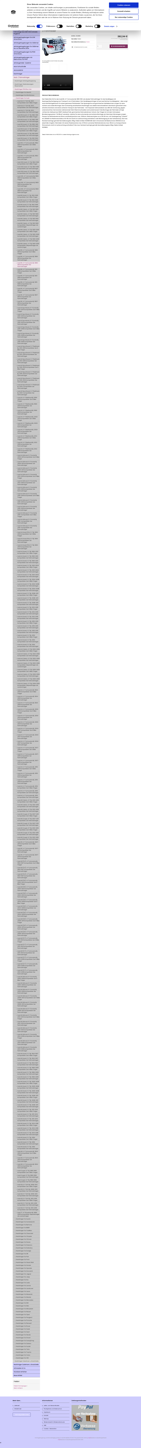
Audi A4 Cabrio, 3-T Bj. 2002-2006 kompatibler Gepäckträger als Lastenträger (28, 665)
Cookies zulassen (123, 5)
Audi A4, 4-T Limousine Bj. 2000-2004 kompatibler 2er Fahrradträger (28, 717)
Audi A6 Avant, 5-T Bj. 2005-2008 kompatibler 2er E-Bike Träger (28, 1082)
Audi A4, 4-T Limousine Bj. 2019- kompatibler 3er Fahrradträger (27, 796)
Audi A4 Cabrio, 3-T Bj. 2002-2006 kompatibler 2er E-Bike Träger (28, 650)
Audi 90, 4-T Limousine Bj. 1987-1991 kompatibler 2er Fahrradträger (27, 296)
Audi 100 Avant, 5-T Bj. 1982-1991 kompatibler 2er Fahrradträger (27, 120)
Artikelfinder (17, 1409)
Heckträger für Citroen (23, 1239)
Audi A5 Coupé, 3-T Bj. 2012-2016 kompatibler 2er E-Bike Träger (28, 829)
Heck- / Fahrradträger (22, 77)
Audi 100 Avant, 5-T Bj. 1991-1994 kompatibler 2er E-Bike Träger (27, 130)
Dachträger (18, 74)
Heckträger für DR (22, 1254)
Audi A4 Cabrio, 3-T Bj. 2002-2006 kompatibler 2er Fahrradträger (28, 655)
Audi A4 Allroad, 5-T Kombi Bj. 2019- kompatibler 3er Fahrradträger (27, 527)
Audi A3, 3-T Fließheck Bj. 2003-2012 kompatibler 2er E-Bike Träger (27, 418)
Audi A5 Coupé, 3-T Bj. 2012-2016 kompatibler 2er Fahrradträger (28, 833)
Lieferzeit (17, 1405)
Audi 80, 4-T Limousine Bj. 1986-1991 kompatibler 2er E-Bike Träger (27, 252)
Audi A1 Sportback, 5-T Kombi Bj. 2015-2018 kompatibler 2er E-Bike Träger (28, 329)
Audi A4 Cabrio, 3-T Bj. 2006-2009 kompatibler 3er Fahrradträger (28, 680)
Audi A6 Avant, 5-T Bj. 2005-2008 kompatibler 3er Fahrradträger (28, 1092)
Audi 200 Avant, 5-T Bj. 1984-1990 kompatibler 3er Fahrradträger (28, 172)
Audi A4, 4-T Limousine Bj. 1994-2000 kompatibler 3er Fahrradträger (27, 704)
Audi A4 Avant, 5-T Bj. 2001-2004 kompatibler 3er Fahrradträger (28, 575)
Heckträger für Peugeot (24, 1317)
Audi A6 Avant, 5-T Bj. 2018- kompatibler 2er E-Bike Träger (27, 1138)
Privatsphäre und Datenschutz (53, 1409)
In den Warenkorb (118, 46)
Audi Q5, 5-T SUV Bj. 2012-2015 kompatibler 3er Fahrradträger (27, 1209)
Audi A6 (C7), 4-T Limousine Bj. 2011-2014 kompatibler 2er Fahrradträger (27, 946)
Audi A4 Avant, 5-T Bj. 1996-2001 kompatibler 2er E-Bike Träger (27, 552)
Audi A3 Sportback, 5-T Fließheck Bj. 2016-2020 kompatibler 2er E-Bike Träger (28, 367)
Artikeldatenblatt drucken (80, 47)
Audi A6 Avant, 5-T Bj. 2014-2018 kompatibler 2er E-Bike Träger (27, 1124)
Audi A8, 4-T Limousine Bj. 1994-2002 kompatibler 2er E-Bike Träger (27, 1153)
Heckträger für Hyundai (24, 1268)
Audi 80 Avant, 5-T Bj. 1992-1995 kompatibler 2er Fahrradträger (27, 201)
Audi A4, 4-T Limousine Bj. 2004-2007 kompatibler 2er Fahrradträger (28, 736)
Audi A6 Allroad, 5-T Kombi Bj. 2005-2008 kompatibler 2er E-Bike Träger (27, 978)
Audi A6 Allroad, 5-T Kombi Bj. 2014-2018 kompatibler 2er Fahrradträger (27, 1042)
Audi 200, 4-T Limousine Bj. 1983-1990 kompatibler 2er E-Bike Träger (28, 178)
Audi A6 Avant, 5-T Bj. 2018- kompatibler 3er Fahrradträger (27, 1147)
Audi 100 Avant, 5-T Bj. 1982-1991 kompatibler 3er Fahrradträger (27, 125)
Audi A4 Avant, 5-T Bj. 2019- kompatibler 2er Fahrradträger (27, 641)
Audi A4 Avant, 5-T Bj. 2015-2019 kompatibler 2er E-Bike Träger (27, 622)
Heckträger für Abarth (23, 92)
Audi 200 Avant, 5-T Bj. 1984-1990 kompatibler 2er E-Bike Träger (28, 163)
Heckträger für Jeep (23, 1277)
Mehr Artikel (18, 1388)
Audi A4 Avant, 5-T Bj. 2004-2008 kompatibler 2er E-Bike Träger (28, 580)
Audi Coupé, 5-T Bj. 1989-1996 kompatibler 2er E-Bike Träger (27, 1171)
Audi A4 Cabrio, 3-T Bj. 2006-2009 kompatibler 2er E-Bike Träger (28, 670)
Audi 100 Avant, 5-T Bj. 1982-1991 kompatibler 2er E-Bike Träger (27, 116)
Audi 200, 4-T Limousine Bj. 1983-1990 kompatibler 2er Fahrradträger (28, 184)
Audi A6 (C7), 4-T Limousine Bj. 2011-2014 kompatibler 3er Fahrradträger (27, 953)
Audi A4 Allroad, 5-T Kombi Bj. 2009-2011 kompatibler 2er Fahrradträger (27, 463)
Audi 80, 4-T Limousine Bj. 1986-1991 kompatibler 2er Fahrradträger (27, 258)
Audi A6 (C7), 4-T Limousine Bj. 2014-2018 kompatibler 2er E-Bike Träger (28, 959)
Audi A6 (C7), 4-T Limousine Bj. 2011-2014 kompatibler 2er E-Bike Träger (28, 940)
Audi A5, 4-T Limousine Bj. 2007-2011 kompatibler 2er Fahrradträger (28, 850)
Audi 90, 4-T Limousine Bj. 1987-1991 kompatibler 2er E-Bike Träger (27, 290)
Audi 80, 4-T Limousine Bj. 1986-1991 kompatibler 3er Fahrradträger (27, 264)
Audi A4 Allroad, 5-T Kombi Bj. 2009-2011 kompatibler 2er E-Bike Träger (28, 457)
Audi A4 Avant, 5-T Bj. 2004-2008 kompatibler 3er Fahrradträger (28, 589)
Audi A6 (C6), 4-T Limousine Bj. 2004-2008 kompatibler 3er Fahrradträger (27, 914)
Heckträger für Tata (23, 1349)
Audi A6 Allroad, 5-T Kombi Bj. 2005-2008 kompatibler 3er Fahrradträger (27, 991)
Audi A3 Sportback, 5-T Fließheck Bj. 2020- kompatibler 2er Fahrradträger (28, 386)
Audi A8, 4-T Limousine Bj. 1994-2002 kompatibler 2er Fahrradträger (27, 1159)
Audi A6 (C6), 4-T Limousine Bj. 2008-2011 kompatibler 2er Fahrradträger (27, 927)
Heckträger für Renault (24, 1323)
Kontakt (46, 1415)
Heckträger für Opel (23, 1314)
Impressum (47, 1412)
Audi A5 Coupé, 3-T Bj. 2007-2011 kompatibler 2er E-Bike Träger (28, 815)
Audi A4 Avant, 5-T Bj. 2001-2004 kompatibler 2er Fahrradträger (28, 571)
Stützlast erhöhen (20, 1372)
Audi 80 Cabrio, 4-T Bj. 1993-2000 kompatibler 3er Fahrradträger (28, 240)
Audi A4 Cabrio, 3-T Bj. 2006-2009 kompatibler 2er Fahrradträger (28, 675)
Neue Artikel (18, 1375)
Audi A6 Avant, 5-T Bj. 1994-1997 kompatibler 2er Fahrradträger (27, 1059)
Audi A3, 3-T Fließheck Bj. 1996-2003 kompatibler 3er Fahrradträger (27, 412)
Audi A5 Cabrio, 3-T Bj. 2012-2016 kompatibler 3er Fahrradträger (28, 810)
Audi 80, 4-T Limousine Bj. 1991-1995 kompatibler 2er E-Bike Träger (27, 271)
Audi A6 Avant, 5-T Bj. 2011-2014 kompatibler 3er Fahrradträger (27, 1120)
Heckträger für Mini (22, 1306)
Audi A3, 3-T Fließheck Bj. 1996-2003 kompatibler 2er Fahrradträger (27, 405)
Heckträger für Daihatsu (24, 1248)
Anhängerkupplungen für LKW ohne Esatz (24, 38)
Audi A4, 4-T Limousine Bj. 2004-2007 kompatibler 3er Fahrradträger (28, 743)
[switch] (60, 26)
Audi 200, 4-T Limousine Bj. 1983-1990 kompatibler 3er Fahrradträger (28, 190)
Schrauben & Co (19, 1368)
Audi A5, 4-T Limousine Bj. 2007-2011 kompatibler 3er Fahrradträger (28, 856)
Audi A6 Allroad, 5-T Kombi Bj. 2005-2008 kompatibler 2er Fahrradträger (27, 985)
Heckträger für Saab (23, 1329)
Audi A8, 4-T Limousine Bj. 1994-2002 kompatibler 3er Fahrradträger (27, 1166)
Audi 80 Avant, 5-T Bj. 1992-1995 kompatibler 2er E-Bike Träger (27, 196)
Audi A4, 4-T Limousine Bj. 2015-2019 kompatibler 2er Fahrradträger (27, 775)
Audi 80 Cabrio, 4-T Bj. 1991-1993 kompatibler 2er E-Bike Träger (27, 210)
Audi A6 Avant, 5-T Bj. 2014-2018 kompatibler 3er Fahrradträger (27, 1134)
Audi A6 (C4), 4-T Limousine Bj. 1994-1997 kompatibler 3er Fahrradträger (27, 876)
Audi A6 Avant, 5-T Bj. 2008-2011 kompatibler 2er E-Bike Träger (27, 1096)
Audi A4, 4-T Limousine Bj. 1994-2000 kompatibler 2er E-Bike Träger (27, 691)
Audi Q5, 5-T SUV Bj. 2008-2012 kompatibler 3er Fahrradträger (27, 1195)
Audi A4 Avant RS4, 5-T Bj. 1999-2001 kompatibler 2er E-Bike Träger (27, 534)
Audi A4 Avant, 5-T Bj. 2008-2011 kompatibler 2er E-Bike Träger (27, 594)
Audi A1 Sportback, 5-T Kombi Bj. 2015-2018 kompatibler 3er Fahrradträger (28, 341)
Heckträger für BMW (23, 1228)
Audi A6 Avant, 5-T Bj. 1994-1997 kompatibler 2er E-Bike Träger (27, 1054)
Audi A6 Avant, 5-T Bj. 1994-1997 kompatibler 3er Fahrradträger (27, 1064)
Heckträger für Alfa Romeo (25, 95)
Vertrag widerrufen (22, 1415)
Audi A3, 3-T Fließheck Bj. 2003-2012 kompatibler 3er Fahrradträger (27, 431)
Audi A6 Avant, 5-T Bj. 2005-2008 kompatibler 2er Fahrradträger (28, 1087)
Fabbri (88, 42)
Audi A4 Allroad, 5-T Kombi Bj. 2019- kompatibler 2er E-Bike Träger (27, 514)
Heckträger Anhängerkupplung (25, 81)
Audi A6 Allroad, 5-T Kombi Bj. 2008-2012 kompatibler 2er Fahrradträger (27, 1004)
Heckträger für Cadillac (24, 1231)
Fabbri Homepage (20, 1386)
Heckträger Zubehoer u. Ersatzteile (27, 1361)
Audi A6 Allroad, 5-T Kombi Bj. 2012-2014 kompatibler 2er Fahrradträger (27, 1023)
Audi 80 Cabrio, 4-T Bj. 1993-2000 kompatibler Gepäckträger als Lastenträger (28, 245)
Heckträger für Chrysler (24, 1236)
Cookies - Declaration (50, 1428)
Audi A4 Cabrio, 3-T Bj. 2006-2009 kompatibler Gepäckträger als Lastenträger (28, 685)
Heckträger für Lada (23, 1283)
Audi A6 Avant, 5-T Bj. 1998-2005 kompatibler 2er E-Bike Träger (28, 1068)
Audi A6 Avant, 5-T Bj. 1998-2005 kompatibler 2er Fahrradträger (28, 1073)
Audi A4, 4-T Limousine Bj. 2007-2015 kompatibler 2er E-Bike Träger (28, 749)
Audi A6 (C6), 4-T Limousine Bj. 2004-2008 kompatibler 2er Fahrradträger (27, 908)
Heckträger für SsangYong (25, 1341)
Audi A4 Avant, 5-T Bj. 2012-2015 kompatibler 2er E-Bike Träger (27, 608)
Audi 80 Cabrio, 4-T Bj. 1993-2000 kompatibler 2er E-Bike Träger (28, 230)
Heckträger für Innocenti (24, 1271)
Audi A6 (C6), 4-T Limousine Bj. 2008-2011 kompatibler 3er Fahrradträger (27, 933)
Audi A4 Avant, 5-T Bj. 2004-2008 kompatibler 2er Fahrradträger (28, 585)
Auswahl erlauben (123, 11)
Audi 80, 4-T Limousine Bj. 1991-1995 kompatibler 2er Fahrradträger (27, 277)
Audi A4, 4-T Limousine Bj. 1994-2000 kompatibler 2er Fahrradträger (27, 698)
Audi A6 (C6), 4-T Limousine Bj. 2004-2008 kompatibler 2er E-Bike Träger (27, 901)
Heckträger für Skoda (23, 1335)
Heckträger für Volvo (23, 1355)
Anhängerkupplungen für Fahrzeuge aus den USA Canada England (25, 32)
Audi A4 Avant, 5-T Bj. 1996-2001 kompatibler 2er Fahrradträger (27, 557)
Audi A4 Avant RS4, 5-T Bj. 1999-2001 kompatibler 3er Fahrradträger (27, 547)
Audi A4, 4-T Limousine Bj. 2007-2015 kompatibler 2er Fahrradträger (28, 756)
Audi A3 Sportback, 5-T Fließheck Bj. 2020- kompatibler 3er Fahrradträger (28, 393)
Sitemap (46, 1419)
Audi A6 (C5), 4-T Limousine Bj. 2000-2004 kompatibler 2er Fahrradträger (27, 888)
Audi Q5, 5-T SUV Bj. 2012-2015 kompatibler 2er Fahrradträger (27, 1204)
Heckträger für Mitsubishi (24, 1309)
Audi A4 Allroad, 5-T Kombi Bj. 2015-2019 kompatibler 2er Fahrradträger (27, 502)
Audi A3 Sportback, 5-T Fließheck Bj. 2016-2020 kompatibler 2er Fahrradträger (28, 373)
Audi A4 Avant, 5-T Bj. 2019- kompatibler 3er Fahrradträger (27, 645)
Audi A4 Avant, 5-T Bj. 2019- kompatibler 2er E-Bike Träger (27, 636)
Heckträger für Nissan (23, 1312)
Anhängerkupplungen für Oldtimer (26, 43)
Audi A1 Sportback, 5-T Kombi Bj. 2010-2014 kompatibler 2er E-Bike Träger (28, 309)
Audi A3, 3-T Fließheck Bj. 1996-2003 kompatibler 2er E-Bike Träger (27, 399)
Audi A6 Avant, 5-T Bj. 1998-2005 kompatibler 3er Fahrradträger (28, 1078)
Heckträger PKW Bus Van (23, 89)
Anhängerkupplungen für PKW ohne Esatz (24, 53)
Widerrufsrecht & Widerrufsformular (54, 1422)
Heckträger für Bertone (24, 1225)
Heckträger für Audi (22, 98)
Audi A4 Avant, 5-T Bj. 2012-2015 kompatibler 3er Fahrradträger (27, 617)
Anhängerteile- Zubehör (22, 63)
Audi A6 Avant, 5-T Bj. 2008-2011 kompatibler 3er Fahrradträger (27, 1106)
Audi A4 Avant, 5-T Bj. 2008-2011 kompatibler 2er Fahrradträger (27, 599)
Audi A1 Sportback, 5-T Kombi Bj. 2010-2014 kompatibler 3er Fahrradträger (28, 322)
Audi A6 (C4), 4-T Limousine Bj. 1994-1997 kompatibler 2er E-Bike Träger (28, 863)
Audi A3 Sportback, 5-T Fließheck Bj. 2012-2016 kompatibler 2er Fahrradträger (28, 354)
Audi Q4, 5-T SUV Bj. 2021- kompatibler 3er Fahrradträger (27, 111)
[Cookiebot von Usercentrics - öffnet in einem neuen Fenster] (13, 26)
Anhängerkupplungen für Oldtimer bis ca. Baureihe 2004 (26, 47)
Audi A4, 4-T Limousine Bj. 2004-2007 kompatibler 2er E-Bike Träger (28, 730)
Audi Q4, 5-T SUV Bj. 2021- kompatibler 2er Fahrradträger (27, 106)
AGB (45, 1425)
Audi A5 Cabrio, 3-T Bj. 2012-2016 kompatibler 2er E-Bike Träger (28, 801)
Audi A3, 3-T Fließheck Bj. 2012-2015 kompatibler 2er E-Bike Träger (27, 438)
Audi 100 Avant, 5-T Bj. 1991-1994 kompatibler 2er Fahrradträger (27, 134)
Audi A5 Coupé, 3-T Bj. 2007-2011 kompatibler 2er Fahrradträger (28, 819)
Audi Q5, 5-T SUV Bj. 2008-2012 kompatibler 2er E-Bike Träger (27, 1185)
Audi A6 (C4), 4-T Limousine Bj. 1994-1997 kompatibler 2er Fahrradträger (27, 869)
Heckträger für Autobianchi (25, 1222)
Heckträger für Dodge (23, 1251)
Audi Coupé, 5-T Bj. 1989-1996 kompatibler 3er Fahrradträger (27, 1181)
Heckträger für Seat (23, 1332)
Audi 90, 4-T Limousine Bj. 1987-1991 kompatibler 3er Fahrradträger (27, 303)
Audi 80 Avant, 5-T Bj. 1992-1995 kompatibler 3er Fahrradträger (27, 205)
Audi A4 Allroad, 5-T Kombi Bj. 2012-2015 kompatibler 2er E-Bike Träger (28, 476)
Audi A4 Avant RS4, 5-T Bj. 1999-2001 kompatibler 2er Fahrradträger (27, 540)
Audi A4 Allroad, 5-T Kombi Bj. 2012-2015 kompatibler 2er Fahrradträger (27, 482)
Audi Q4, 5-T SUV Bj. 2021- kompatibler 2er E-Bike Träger (27, 102)
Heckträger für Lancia (23, 1286)
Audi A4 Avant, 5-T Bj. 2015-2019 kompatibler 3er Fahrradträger (27, 631)
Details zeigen (109, 26)
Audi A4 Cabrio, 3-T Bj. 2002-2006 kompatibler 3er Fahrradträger (28, 659)
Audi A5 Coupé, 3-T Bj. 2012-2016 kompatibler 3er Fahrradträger (28, 838)
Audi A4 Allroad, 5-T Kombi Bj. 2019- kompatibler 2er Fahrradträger (27, 521)
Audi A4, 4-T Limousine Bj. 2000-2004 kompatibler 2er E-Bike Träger (28, 711)
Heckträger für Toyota (23, 1352)
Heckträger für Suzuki (23, 1346)
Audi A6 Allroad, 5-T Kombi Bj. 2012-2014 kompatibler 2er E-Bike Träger (28, 1017)
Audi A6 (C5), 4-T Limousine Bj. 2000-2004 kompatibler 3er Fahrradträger (27, 895)
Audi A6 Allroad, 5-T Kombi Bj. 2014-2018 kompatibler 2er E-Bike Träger (28, 1036)
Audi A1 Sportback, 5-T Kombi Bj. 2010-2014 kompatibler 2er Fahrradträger (28, 316)
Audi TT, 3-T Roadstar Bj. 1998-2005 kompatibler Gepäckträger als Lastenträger (28, 1214)
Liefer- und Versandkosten (51, 1405)
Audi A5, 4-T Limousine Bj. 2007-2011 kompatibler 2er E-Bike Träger (28, 844)
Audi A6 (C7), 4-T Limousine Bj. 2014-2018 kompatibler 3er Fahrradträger (27, 972)
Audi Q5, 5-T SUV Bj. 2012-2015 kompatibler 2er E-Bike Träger (27, 1199)
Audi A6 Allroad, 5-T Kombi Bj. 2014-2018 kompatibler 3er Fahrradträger (27, 1049)
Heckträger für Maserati (24, 1294)
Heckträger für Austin (23, 1219)
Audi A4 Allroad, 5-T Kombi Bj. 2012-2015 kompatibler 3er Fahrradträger (27, 489)
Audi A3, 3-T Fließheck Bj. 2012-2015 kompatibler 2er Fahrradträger (27, 444)
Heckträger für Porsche (24, 1320)
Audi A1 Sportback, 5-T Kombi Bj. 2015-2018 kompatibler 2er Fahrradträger (28, 335)
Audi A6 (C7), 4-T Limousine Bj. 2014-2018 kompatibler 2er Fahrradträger (27, 965)
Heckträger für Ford (22, 1259)
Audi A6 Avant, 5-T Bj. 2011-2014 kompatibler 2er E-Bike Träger (27, 1110)
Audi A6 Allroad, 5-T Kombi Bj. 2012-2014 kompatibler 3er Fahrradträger (27, 1029)
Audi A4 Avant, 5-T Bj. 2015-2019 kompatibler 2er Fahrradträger (27, 627)
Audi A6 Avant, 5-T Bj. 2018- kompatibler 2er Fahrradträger (27, 1143)
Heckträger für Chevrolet (24, 1233)
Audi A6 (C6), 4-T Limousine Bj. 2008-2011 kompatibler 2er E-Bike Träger (28, 920)
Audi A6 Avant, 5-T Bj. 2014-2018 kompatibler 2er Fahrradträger (27, 1129)
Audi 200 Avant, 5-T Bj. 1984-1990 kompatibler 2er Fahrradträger (28, 168)
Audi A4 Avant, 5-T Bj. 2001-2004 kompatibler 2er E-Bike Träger (28, 566)
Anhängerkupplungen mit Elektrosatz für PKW (23, 58)
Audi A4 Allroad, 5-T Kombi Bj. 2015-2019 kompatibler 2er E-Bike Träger (28, 495)
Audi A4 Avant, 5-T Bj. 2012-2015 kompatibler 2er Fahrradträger (27, 613)
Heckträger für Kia (22, 1280)
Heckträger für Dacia (23, 1242)
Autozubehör (18, 70)
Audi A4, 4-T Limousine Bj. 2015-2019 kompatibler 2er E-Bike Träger (27, 768)
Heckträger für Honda (23, 1265)
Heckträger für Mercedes (24, 1300)
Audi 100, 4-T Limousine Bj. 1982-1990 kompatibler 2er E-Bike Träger (28, 144)
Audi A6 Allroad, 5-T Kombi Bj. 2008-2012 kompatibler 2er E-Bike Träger (28, 997)
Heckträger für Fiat (22, 1257)
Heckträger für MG (22, 1303)
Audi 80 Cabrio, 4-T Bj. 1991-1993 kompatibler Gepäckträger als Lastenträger (27, 225)
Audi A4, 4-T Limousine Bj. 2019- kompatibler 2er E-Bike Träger (27, 787)
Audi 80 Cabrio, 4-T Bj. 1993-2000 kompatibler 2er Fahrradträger (28, 235)
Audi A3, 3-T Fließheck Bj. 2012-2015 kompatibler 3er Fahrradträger (27, 450)
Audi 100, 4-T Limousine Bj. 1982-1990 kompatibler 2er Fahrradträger (28, 151)
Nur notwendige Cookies (124, 17)
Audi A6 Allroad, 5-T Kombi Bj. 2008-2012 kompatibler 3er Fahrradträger (27, 1010)
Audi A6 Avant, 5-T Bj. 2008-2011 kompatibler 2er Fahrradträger (27, 1101)
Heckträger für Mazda (23, 1297)
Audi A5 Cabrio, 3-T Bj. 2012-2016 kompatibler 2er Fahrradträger (28, 806)
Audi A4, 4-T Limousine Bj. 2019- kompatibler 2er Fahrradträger (27, 792)
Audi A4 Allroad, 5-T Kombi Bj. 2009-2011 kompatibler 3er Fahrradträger (27, 470)
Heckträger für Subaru (23, 1343)
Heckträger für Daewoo (24, 1245)
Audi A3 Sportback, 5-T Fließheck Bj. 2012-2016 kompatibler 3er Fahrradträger (28, 361)
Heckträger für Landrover (24, 1288)
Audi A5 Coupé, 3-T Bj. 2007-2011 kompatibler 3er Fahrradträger (28, 824)
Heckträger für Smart (23, 1338)
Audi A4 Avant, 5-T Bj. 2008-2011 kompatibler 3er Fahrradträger (27, 603)
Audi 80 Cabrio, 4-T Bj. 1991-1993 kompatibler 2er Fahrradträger (27, 215)
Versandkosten (124, 38)
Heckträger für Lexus (23, 1291)
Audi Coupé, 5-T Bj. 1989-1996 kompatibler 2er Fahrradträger (27, 1176)
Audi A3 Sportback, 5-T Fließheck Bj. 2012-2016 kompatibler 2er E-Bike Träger (28, 348)
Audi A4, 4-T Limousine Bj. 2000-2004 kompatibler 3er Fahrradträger (28, 724)
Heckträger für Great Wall (25, 1262)
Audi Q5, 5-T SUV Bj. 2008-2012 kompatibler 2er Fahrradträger (27, 1190)
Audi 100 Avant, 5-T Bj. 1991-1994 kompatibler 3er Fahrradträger (27, 139)
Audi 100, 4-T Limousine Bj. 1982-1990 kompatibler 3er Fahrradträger (28, 157)
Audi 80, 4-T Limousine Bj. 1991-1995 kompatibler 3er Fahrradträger (27, 284)
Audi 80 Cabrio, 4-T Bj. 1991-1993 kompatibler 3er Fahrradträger (27, 219)
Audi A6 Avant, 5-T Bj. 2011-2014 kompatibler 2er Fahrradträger (27, 1115)
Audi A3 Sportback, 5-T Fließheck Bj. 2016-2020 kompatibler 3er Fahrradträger (28, 380)
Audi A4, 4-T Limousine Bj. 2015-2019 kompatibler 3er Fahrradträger (27, 781)
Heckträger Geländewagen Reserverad (24, 85)
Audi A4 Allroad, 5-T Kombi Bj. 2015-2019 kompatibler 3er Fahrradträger (27, 508)
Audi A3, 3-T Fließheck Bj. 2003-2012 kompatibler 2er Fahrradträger (27, 425)
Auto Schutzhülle (20, 66)
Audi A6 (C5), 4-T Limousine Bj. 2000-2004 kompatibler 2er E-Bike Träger (27, 882)
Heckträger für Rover (23, 1326)
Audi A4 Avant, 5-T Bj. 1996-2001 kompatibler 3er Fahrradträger (27, 562)
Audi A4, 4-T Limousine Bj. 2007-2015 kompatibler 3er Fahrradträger (28, 762)
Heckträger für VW (22, 1358)
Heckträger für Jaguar (23, 1274)
